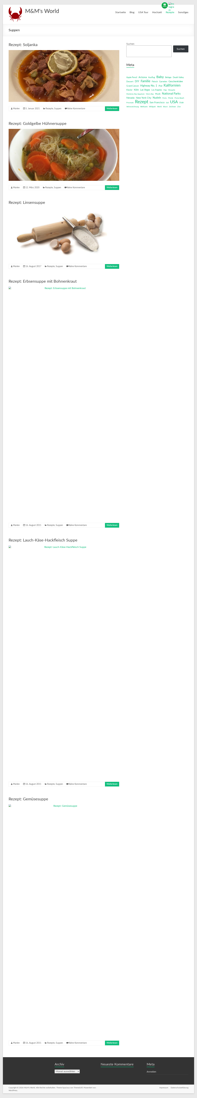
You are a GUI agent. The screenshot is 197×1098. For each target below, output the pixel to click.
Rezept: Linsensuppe (27, 203)
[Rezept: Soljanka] (64, 51)
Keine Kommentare (76, 109)
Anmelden (151, 1072)
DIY (137, 81)
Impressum (163, 1088)
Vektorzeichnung (132, 107)
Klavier (129, 90)
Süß (167, 103)
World (159, 107)
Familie (145, 81)
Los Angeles (156, 90)
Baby (160, 77)
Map (165, 90)
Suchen (130, 44)
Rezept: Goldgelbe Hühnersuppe (37, 124)
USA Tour (143, 12)
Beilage (168, 77)
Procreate (130, 103)
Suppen (57, 109)
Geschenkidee (176, 81)
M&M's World (42, 11)
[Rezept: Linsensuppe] (64, 209)
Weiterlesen (112, 109)
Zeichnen (172, 107)
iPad (160, 86)
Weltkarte (144, 107)
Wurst (165, 107)
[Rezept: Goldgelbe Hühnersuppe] (64, 130)
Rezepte (170, 12)
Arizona (143, 77)
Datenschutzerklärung (179, 1088)
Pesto (164, 98)
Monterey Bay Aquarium (135, 94)
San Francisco (157, 102)
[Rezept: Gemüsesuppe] (64, 806)
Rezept (141, 102)
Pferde (170, 98)
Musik (158, 94)
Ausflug (151, 77)
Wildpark (152, 107)
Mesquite (171, 90)
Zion (179, 107)
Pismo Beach (179, 98)
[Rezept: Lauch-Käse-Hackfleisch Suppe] (64, 547)
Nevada (130, 98)
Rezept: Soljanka (23, 45)
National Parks (171, 93)
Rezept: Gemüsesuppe (28, 799)
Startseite (120, 12)
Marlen (16, 109)
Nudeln (157, 97)
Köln (136, 90)
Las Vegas (145, 90)
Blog (132, 12)
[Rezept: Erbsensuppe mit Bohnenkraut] (64, 288)
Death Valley (178, 77)
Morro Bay (150, 94)
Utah (181, 103)
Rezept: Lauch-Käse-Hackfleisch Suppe (43, 540)
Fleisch (155, 82)
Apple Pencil (131, 77)
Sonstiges (183, 12)
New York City (143, 98)
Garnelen (163, 82)
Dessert (129, 82)
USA (174, 102)
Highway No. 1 (148, 85)
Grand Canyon (132, 86)
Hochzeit (157, 12)
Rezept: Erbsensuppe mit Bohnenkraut (43, 281)
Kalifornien (172, 85)
